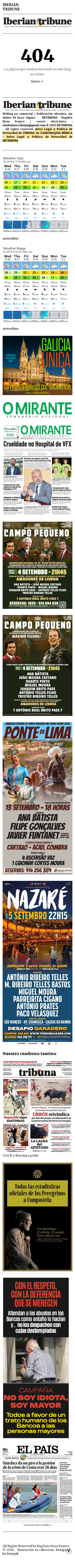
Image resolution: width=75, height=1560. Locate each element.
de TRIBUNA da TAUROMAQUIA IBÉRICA (45, 133)
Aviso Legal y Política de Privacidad (36, 136)
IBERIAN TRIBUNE (11, 7)
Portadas (31, 1525)
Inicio (35, 81)
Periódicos (46, 1525)
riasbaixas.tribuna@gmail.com (24, 125)
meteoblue (11, 238)
